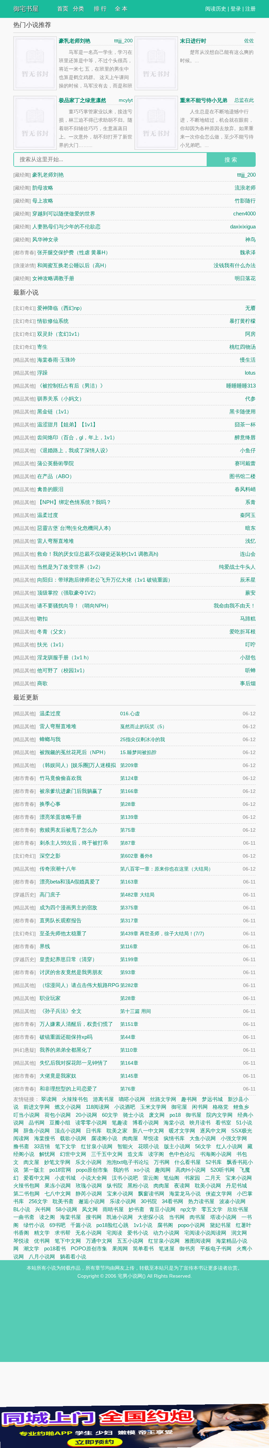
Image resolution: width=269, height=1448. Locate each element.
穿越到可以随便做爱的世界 (63, 214)
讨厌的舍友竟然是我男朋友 (71, 972)
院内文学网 (219, 1115)
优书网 (42, 1241)
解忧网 (47, 1154)
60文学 (110, 1115)
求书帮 (62, 1233)
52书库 (214, 1162)
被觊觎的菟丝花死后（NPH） (74, 752)
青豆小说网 (162, 1209)
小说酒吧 (124, 1107)
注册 (250, 9)
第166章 (129, 791)
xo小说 (142, 1170)
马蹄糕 (248, 619)
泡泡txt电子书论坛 (127, 1162)
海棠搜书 (44, 1138)
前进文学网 (36, 1107)
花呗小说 (148, 1146)
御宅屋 (179, 1107)
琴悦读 (151, 1138)
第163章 (129, 882)
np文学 (188, 1209)
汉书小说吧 (125, 1178)
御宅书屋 (26, 8)
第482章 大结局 (137, 894)
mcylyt (126, 100)
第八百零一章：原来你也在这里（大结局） (166, 869)
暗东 (250, 528)
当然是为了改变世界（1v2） (70, 567)
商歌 (42, 683)
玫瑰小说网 (89, 1185)
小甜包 (248, 657)
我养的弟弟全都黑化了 (66, 1050)
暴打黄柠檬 (242, 321)
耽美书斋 (63, 1201)
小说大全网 (94, 1178)
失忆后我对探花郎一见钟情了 (74, 1063)
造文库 (135, 1154)
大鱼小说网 (202, 1138)
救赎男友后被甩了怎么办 (68, 830)
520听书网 (223, 1170)
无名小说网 (88, 1233)
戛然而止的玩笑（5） (143, 726)
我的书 (121, 1170)
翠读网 (49, 1099)
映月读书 (200, 1123)
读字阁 (156, 1154)
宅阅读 (114, 1233)
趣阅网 (163, 1170)
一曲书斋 (23, 1217)
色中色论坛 (182, 1154)
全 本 (121, 9)
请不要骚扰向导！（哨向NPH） (74, 606)
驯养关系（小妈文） (60, 399)
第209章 (129, 765)
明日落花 (245, 278)
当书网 (177, 1217)
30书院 (149, 1201)
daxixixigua (243, 226)
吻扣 (42, 619)
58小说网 (66, 1209)
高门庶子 (50, 894)
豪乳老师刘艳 (74, 41)
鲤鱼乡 (241, 1107)
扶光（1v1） (52, 644)
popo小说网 (191, 1225)
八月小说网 (42, 1256)
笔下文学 (65, 1146)
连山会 (248, 554)
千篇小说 (80, 1225)
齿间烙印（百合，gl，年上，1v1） (77, 437)
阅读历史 (215, 9)
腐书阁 (165, 1225)
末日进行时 (193, 41)
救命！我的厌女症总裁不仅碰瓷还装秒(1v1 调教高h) (97, 554)
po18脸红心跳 (112, 1225)
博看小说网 (145, 1123)
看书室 (223, 1123)
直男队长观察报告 (61, 920)
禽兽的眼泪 (50, 489)
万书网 (162, 1162)
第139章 (129, 817)
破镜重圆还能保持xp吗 (66, 1037)
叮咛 (250, 644)
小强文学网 (234, 1138)
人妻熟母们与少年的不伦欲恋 (66, 226)
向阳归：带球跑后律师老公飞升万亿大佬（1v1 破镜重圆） (105, 580)
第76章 (128, 1089)
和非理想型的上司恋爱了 (68, 1089)
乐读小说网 (123, 1201)
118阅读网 (97, 1107)
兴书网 (43, 1209)
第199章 (129, 959)
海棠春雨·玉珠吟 (56, 360)
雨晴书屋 (113, 1209)
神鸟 (250, 239)
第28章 (128, 804)
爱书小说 (137, 1233)
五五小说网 (130, 1241)
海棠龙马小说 (185, 1194)
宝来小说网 (239, 1178)
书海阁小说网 (216, 1154)
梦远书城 (212, 1099)
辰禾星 (248, 580)
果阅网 (120, 1248)
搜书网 (94, 1217)
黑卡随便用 (242, 411)
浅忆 (250, 541)
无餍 (250, 308)
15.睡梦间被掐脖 (138, 752)
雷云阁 (151, 1178)
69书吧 (57, 1225)
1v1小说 (142, 1225)
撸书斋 (21, 1146)
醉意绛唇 (245, 437)
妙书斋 (136, 1209)
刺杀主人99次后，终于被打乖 (74, 843)
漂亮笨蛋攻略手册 (61, 817)
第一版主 (33, 1170)
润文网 (239, 1233)
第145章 (129, 1076)
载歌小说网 (73, 1138)
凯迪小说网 (119, 1217)
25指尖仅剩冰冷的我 (142, 739)
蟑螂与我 (50, 739)
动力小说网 (166, 1233)
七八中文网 (57, 1194)
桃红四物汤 (242, 347)
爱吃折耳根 (242, 631)
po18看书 (55, 1248)
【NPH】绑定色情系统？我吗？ (74, 502)
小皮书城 (65, 1178)
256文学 (38, 1201)
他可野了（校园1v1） (62, 670)
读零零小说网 (91, 1123)
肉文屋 (31, 1162)
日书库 (94, 1131)
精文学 (42, 1233)
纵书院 (115, 1185)
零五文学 (211, 1209)
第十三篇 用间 (135, 1011)
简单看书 (143, 1248)
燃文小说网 (68, 1107)
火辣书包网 (26, 1185)
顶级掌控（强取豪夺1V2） (68, 593)
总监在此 (244, 100)
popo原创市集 (92, 1170)
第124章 (129, 778)
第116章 (129, 946)
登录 (235, 9)
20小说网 (86, 1115)
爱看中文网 (36, 1178)
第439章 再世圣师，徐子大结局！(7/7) (162, 933)
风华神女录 (45, 239)
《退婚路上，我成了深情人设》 (74, 450)
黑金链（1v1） (54, 411)
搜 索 (231, 160)
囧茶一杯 (245, 424)
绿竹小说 (33, 1225)
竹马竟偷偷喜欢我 (61, 778)
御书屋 (193, 1115)
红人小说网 (229, 1146)
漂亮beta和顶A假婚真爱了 (70, 882)
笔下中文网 (68, 1241)
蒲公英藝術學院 (55, 463)
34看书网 (172, 1201)
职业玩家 (50, 998)
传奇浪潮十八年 (58, 869)
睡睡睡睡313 (241, 386)
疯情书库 (174, 1138)
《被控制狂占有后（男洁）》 (71, 386)
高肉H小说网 (190, 1170)
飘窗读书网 (151, 1194)
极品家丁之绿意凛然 (82, 100)
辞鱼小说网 (36, 1131)
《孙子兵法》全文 (61, 1011)
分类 (78, 9)
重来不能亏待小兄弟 (203, 100)
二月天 (213, 1178)
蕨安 (250, 593)
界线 (45, 946)
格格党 (220, 1107)
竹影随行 (245, 201)
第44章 (128, 1037)
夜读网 (182, 1185)
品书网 (36, 1123)
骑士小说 (133, 1115)
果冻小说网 (57, 1185)
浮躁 (42, 373)
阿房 (250, 334)
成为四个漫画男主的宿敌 (68, 907)
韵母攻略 (42, 188)
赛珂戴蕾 (245, 463)
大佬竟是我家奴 (58, 1076)
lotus (250, 373)
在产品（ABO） (56, 476)
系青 (250, 502)
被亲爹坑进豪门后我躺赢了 (71, 791)
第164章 (129, 1063)
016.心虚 (130, 713)
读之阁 (47, 1217)
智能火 (125, 1146)
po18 (175, 1115)
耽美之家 (116, 1131)
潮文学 (31, 1248)
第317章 (129, 920)
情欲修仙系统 (53, 321)
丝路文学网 (163, 1099)
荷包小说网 (57, 1115)
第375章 (129, 907)
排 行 (100, 9)
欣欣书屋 (237, 1209)
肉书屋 (197, 1217)
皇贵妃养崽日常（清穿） (68, 959)
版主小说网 (177, 1146)
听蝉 (250, 670)
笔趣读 (119, 1123)
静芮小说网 (89, 1194)
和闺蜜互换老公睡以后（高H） (73, 265)
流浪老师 (245, 188)
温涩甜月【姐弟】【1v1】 (67, 424)
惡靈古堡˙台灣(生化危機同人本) (74, 528)
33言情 (42, 1146)
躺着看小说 (73, 1256)
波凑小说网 (232, 1201)
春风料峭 (245, 489)
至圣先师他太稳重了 (63, 933)
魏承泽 (248, 252)
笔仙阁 (171, 1178)
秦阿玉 (248, 515)
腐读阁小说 (104, 1138)
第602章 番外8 (136, 856)
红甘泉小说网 (96, 1146)
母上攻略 (42, 201)
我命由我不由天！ (235, 606)
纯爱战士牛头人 (237, 567)
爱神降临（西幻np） (61, 308)
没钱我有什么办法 (235, 265)
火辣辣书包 (75, 1099)
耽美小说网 (208, 1185)
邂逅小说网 (91, 1201)
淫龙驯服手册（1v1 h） (64, 657)
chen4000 (244, 214)
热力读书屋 (201, 1201)
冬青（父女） (53, 631)
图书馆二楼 (242, 476)
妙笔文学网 (57, 1162)
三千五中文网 (107, 1154)
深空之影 (50, 856)
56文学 (203, 1146)
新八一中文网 (148, 1131)
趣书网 (189, 1099)
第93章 (128, 972)
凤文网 (90, 1209)
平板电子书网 (216, 1248)
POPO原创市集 (89, 1248)
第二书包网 (26, 1194)
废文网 (157, 1115)
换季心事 (50, 804)
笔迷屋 (166, 1248)
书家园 (192, 1178)
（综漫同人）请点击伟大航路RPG (79, 985)
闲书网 (200, 1107)
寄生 (42, 347)
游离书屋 (103, 1099)
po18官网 (60, 1170)
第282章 (129, 985)
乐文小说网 (88, 1162)
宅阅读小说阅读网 (205, 1233)
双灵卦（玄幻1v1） (59, 334)
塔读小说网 (223, 1217)
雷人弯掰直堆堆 (55, 541)
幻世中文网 (73, 1154)
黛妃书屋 (220, 1225)
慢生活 (248, 360)
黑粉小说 (138, 1185)
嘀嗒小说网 (132, 1099)
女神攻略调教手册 (53, 278)
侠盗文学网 (219, 1194)
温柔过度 (47, 515)
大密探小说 (151, 1217)
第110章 (129, 1050)
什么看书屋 (187, 1162)
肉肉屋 (130, 1138)
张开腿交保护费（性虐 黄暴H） (74, 252)
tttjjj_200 (123, 40)
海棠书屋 (70, 1217)
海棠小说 (174, 1123)
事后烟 (248, 683)
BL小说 (21, 1209)
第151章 (129, 1024)
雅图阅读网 (198, 1241)
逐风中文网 (213, 1131)
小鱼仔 (248, 450)
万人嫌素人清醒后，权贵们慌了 (76, 1024)
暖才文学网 (182, 1131)
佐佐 (249, 40)
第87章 (128, 843)
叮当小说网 (26, 1115)
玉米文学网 (153, 1107)
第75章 (128, 830)
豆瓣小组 (59, 1123)
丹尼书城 (236, 1185)
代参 (250, 399)
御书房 (187, 1248)
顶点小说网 (68, 1131)
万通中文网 (99, 1241)
